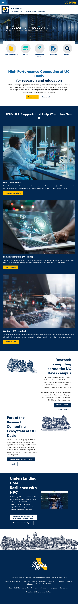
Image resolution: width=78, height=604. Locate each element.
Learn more (32, 97)
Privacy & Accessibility (30, 581)
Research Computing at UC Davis (21, 459)
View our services (62, 404)
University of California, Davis (21, 577)
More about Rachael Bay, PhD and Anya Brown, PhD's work (23, 517)
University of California (64, 581)
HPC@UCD (16, 8)
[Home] (5, 9)
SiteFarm (48, 592)
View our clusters (62, 409)
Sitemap (29, 584)
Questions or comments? (13, 581)
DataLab (12, 464)
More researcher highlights (22, 523)
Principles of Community (47, 581)
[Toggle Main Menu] (3, 2)
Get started (46, 97)
